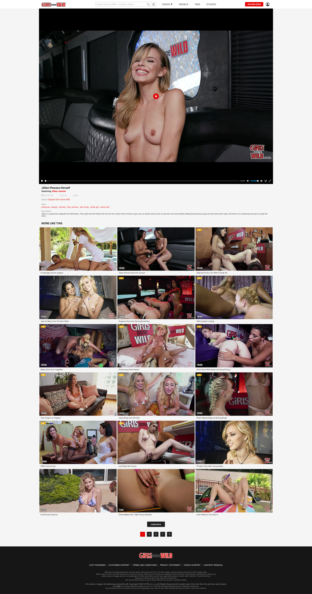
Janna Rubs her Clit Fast (129, 418)
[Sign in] (268, 4)
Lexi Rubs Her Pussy (127, 466)
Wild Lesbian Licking (205, 321)
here (118, 586)
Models (183, 4)
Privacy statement (170, 565)
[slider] (142, 181)
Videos (166, 4)
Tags (197, 4)
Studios (211, 4)
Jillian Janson (59, 191)
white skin (105, 207)
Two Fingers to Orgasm (51, 418)
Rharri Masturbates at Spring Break (212, 418)
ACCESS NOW (254, 4)
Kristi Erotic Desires (49, 514)
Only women (72, 207)
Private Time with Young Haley (210, 466)
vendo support (192, 565)
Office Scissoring (48, 466)
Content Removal (213, 565)
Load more (156, 524)
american (45, 207)
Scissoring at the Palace (129, 369)
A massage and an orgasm (52, 273)
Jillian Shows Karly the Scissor (132, 273)
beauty (54, 207)
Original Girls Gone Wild (59, 199)
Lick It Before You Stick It (207, 514)
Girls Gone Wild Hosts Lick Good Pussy (213, 369)
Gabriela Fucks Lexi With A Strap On (212, 273)
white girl (94, 207)
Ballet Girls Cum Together (52, 369)
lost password (97, 565)
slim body (84, 207)
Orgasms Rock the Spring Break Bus (134, 321)
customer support (119, 565)
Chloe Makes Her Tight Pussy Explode (135, 514)
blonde (62, 207)
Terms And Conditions (145, 565)
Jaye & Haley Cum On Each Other (55, 321)
